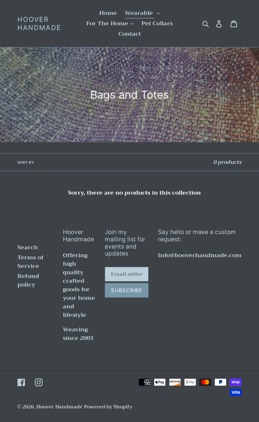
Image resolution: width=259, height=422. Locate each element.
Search (27, 247)
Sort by (25, 162)
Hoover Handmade (39, 23)
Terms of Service (30, 261)
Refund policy (28, 280)
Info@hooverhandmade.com (200, 255)
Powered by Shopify (108, 407)
